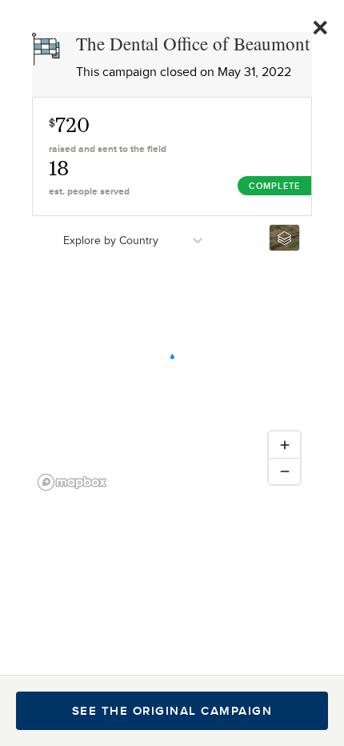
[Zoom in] (284, 444)
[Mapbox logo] (72, 482)
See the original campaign (172, 711)
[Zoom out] (284, 471)
